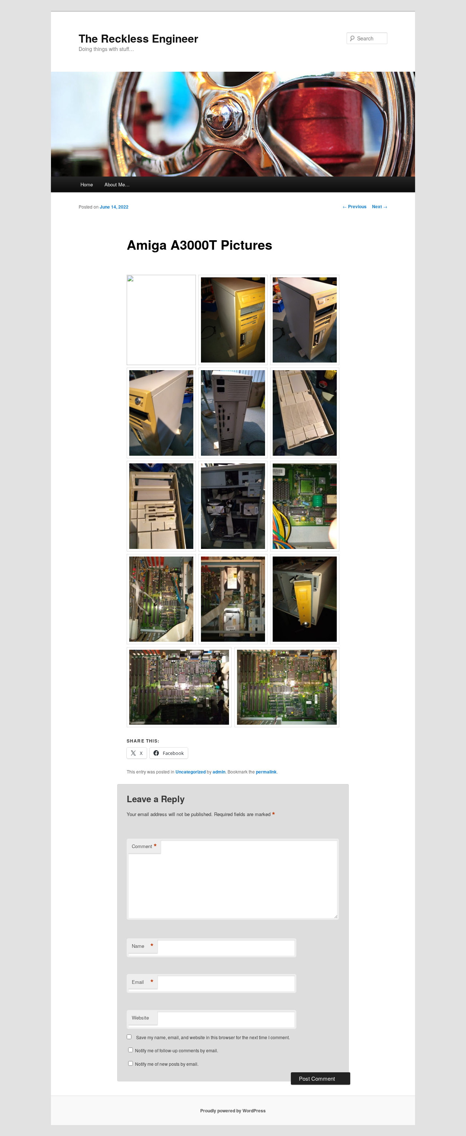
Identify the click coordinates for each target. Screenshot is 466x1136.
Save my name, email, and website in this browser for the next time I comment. (213, 1037)
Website (140, 1017)
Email (143, 982)
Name (143, 946)
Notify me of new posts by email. (166, 1064)
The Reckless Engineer (138, 38)
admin (219, 771)
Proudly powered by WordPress (233, 1110)
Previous (355, 206)
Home (86, 184)
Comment (144, 846)
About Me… (117, 184)
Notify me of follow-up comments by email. (176, 1050)
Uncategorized (190, 771)
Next (379, 206)
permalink (266, 771)
